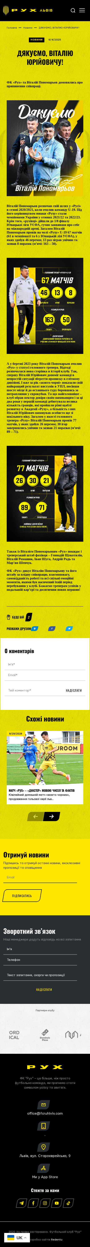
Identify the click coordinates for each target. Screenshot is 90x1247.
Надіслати (74, 690)
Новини (27, 28)
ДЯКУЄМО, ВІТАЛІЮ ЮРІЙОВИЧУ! (59, 28)
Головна (12, 28)
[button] (51, 816)
